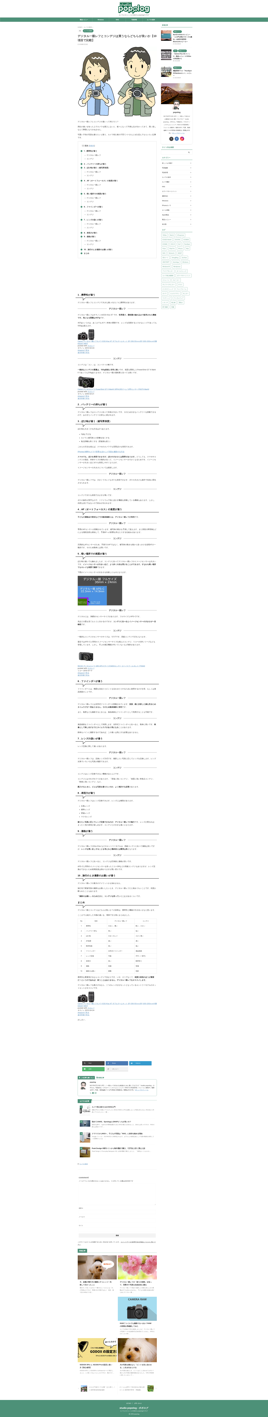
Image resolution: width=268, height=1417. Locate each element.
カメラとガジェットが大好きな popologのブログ (134, 1411)
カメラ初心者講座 (167, 275)
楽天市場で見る (83, 352)
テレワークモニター (168, 284)
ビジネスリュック (167, 289)
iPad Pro (172, 248)
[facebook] (93, 1093)
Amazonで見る (83, 350)
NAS (117, 19)
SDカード (165, 257)
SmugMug (175, 257)
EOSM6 (164, 244)
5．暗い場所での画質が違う (95, 194)
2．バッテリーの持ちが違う (95, 164)
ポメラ (164, 293)
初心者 (173, 302)
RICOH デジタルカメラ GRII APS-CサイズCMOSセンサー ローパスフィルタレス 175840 (111, 666)
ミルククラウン (175, 293)
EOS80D (186, 239)
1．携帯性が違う (90, 151)
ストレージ (165, 280)
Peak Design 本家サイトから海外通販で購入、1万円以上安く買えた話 (118, 1148)
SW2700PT (165, 262)
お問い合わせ (138, 1403)
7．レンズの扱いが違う (93, 220)
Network (171, 253)
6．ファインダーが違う (93, 207)
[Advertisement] (95, 275)
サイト (81, 1225)
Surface (184, 257)
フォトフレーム (181, 289)
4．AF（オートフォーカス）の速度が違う (101, 181)
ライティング (166, 298)
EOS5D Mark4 (166, 239)
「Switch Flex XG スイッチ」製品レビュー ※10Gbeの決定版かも (182, 56)
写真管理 (134, 19)
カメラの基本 (151, 19)
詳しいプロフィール (141, 1090)
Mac (187, 248)
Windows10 (166, 266)
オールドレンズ (181, 271)
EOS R (173, 244)
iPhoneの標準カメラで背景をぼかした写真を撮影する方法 (101, 452)
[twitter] (91, 1093)
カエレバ (91, 346)
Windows (101, 19)
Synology (176, 262)
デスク (180, 284)
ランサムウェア (179, 298)
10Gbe (164, 235)
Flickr (164, 248)
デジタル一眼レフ (94, 155)
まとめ (86, 253)
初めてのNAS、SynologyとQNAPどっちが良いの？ (111, 1122)
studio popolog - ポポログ (134, 1408)
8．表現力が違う (90, 233)
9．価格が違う (90, 237)
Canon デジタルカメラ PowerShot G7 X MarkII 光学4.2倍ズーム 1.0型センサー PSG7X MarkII (113, 389)
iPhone (180, 248)
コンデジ (90, 159)
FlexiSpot (187, 244)
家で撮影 (165, 307)
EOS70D (177, 239)
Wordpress (176, 266)
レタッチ (165, 302)
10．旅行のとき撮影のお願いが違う (98, 249)
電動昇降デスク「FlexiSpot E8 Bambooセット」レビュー (182, 73)
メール (81, 1217)
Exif (179, 244)
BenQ (172, 235)
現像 (172, 307)
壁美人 (181, 302)
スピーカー (176, 280)
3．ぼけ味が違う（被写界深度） (97, 168)
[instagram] (96, 1093)
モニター (185, 293)
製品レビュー (84, 19)
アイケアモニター (167, 271)
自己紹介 (128, 1403)
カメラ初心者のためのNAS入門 (103, 1107)
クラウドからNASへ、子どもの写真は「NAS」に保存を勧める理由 (117, 1133)
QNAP (180, 253)
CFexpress (180, 235)
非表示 (91, 146)
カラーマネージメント (183, 275)
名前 (81, 1208)
